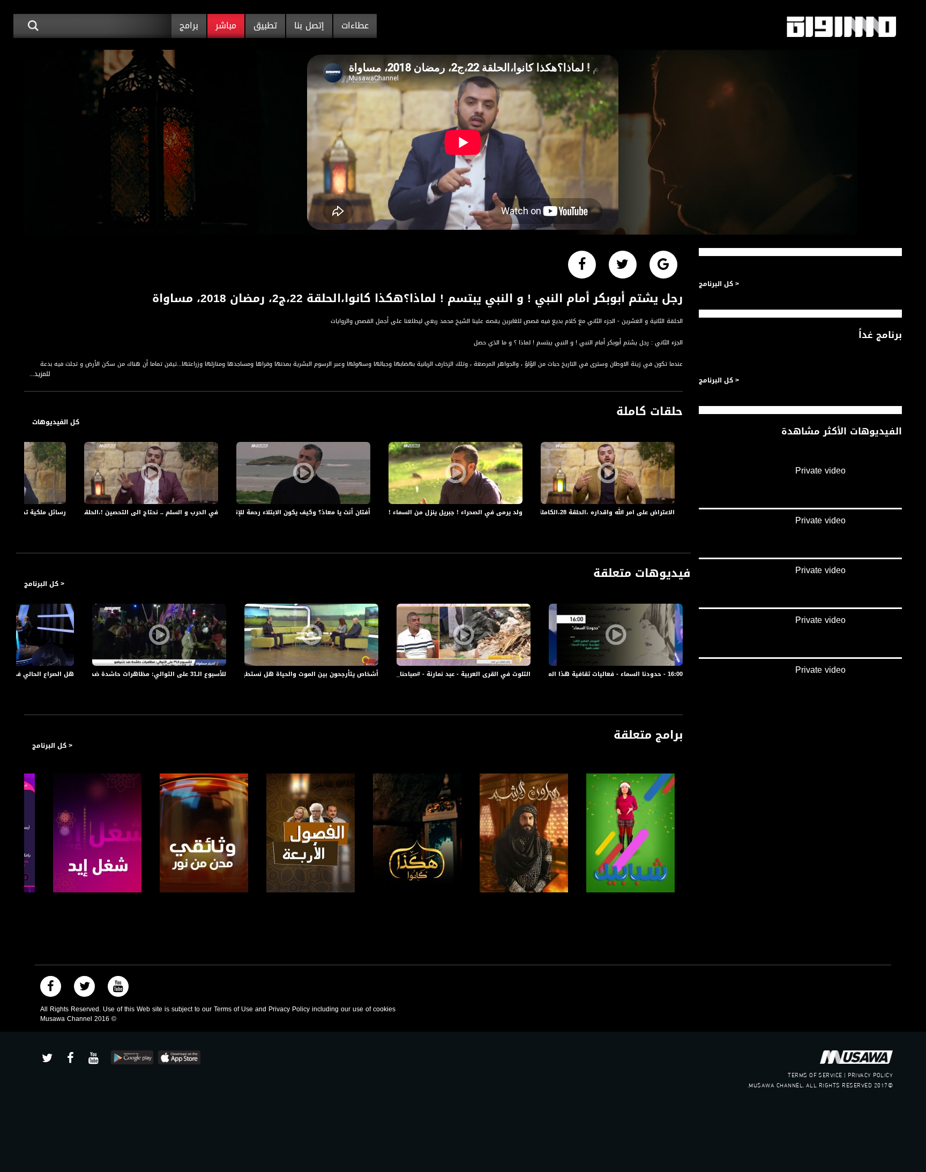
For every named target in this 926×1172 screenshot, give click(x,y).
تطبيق (265, 25)
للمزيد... (39, 374)
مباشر (225, 25)
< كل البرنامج (44, 584)
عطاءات (355, 25)
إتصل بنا (309, 25)
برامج (189, 25)
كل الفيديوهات (55, 422)
